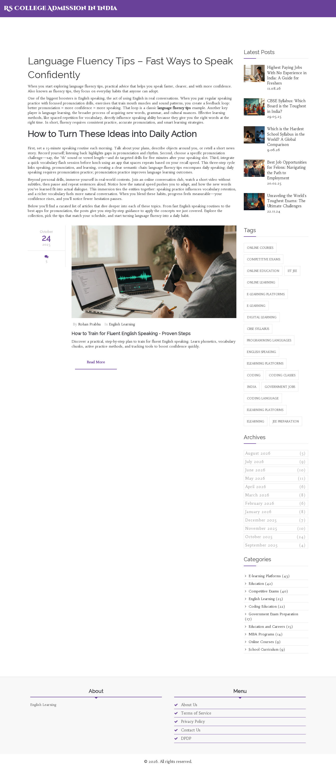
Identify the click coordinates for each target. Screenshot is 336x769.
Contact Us (190, 730)
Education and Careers (270, 626)
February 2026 (275, 503)
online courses (260, 248)
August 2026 (275, 453)
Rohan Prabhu (89, 324)
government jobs (280, 387)
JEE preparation (286, 421)
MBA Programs (264, 634)
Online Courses (263, 642)
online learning (261, 282)
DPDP (185, 738)
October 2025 (275, 536)
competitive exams (263, 259)
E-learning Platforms (268, 576)
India (251, 387)
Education (260, 583)
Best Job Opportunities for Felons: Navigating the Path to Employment (287, 170)
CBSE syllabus (258, 329)
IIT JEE (292, 271)
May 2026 (275, 478)
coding (253, 375)
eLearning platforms (265, 363)
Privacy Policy (192, 721)
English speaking (261, 352)
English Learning (122, 324)
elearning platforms (265, 410)
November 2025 (275, 528)
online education (263, 271)
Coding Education (266, 606)
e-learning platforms (266, 294)
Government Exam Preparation (271, 616)
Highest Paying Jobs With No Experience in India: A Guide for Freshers (286, 75)
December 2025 (275, 520)
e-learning (256, 306)
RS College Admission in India (60, 8)
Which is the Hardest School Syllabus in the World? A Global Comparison (286, 136)
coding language (263, 398)
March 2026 (275, 495)
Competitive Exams (267, 591)
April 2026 (275, 486)
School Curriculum (266, 649)
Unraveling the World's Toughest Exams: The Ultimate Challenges (286, 201)
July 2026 (275, 461)
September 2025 (275, 545)
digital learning (261, 317)
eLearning (255, 421)
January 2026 (275, 511)
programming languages (269, 340)
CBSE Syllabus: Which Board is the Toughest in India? (286, 106)
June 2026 (275, 470)
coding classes (282, 375)
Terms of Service (195, 713)
